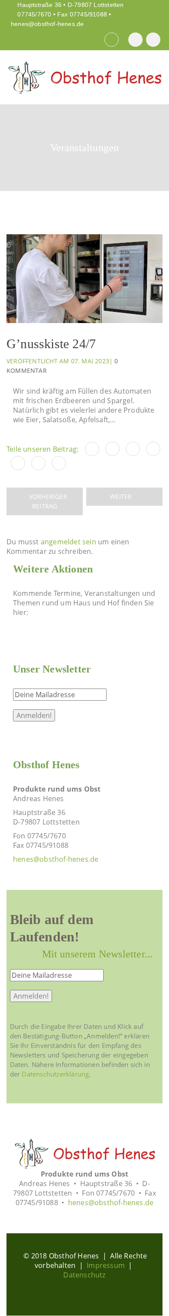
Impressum (106, 1265)
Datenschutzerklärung (55, 1074)
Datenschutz (84, 1275)
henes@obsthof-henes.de (47, 23)
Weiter (122, 496)
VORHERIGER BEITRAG (47, 501)
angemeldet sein (68, 541)
